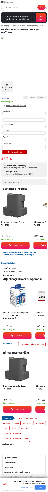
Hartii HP (14, 428)
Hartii (5, 428)
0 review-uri (6, 98)
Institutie (6, 111)
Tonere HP (6, 423)
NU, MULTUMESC (25, 487)
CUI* (4, 117)
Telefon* (6, 130)
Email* (5, 137)
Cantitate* (7, 143)
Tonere (19, 418)
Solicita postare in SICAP (16, 105)
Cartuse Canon (39, 423)
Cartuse (16, 423)
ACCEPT (40, 487)
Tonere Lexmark (31, 418)
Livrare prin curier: (12, 171)
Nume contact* (9, 124)
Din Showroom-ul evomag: (15, 165)
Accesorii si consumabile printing (25, 25)
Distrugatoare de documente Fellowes (16, 438)
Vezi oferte (41, 17)
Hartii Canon (25, 428)
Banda (20, 271)
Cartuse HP (27, 423)
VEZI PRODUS (17, 245)
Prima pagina (6, 25)
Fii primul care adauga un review (32, 344)
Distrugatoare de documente (13, 433)
